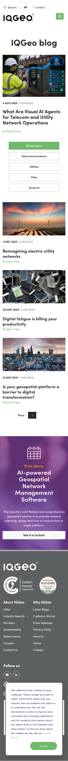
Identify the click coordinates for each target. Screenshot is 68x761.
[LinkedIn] (16, 674)
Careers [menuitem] (8, 643)
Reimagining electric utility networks (28, 253)
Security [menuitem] (38, 636)
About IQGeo (14, 602)
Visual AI (34, 188)
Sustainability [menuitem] (12, 629)
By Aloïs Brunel (11, 131)
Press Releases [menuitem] (42, 623)
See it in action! (34, 535)
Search (12, 7)
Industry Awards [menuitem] (14, 616)
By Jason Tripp (11, 261)
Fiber (34, 177)
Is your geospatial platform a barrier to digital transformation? (31, 391)
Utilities (34, 167)
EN (25, 7)
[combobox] (25, 7)
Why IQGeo (42, 602)
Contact (40, 7)
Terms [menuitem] (37, 643)
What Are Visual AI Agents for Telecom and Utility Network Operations (31, 117)
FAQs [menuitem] (6, 609)
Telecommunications (34, 156)
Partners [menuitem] (9, 623)
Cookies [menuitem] (38, 650)
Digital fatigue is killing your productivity (30, 321)
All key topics (34, 146)
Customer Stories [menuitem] (44, 616)
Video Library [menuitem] (12, 636)
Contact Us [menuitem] (10, 650)
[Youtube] (7, 674)
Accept (44, 746)
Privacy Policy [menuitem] (42, 629)
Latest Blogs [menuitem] (41, 609)
